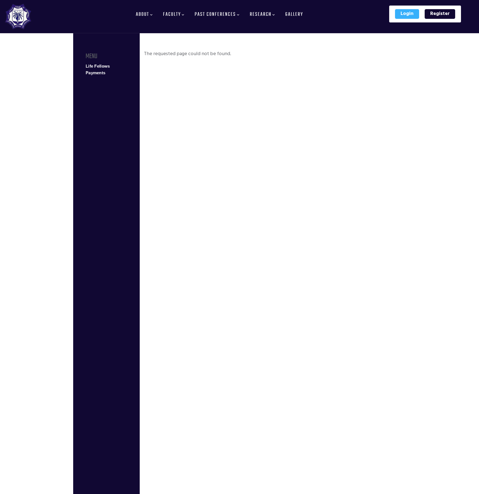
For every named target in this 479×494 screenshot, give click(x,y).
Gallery (294, 15)
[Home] (18, 16)
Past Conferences (215, 15)
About (142, 15)
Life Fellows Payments (98, 69)
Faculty (172, 15)
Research (260, 15)
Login (407, 14)
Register (440, 14)
